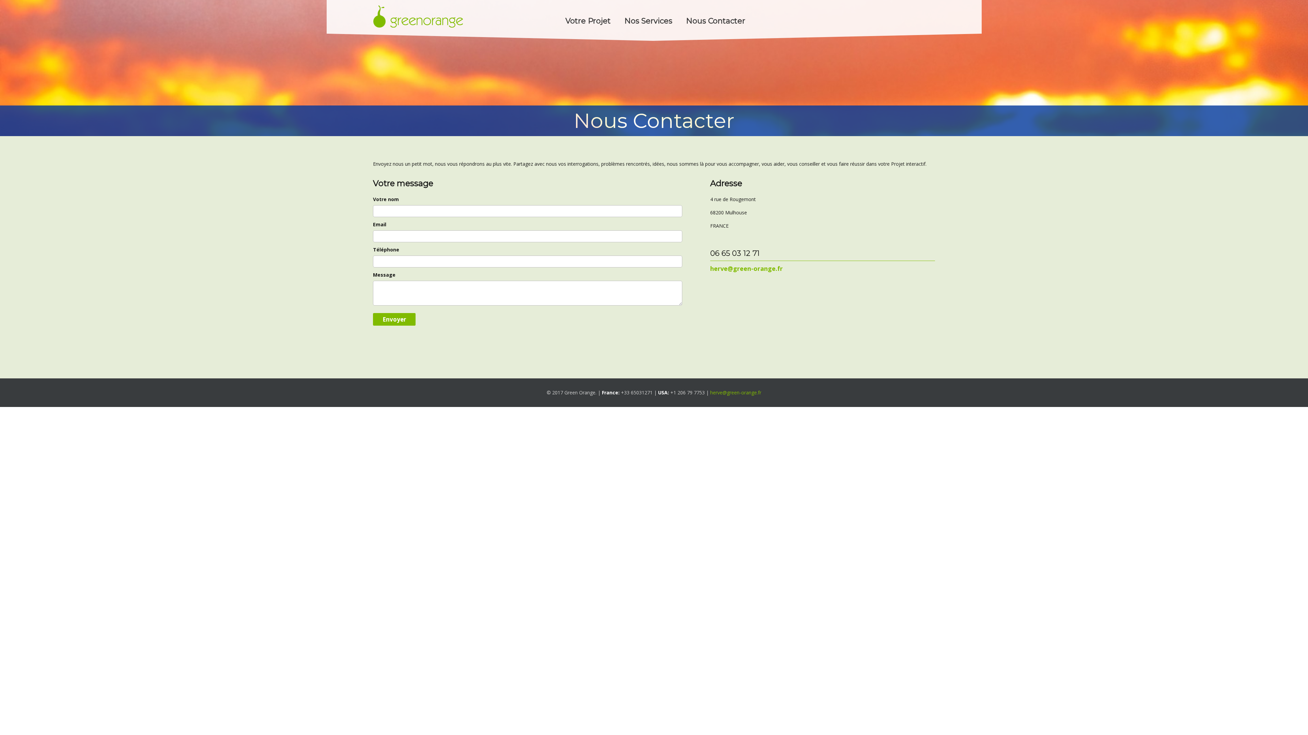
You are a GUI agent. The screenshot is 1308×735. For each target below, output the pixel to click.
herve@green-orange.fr (735, 392)
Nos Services (648, 21)
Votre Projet (588, 21)
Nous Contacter (715, 21)
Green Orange (418, 16)
